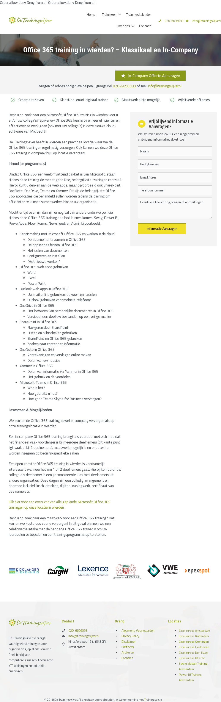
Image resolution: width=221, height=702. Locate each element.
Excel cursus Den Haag (193, 652)
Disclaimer (129, 641)
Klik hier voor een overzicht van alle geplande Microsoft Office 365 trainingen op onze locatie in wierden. (59, 504)
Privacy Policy (130, 635)
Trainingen (109, 14)
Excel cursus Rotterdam (194, 636)
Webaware (170, 699)
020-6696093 (174, 20)
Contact (145, 25)
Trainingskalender (138, 14)
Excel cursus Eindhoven (194, 647)
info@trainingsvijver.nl (165, 86)
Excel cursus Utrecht (192, 658)
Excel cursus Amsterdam (194, 630)
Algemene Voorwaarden (138, 630)
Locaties (127, 657)
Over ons (123, 25)
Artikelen (128, 652)
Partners (128, 646)
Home (91, 14)
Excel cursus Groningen (194, 641)
